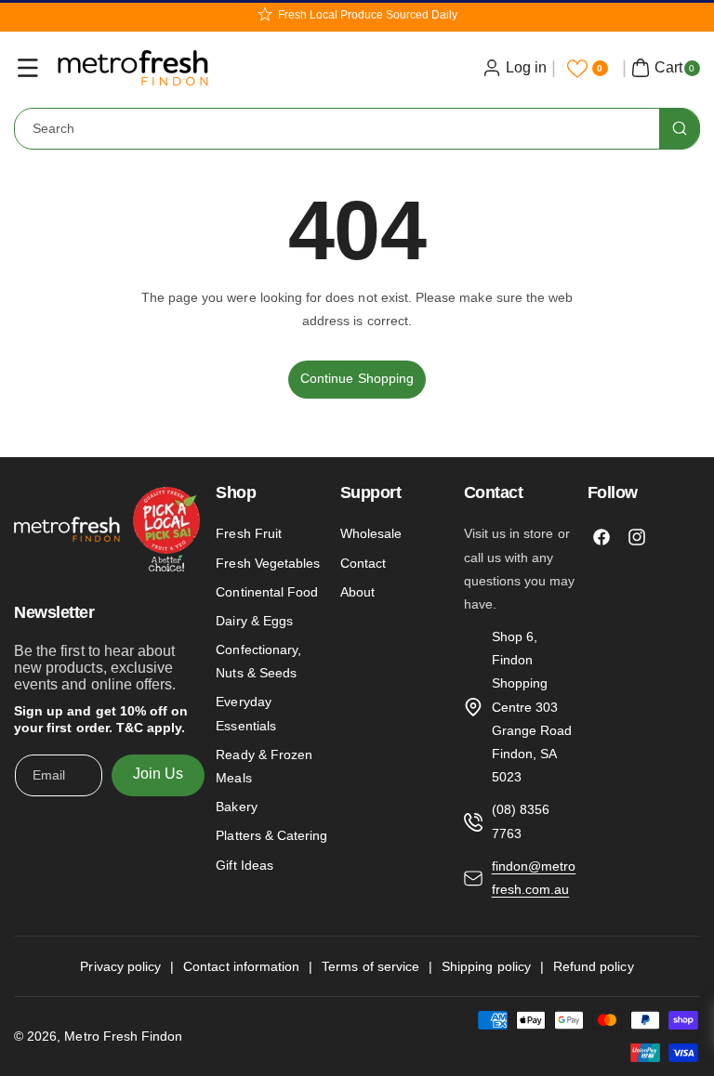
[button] (28, 68)
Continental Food (267, 591)
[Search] (679, 129)
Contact (363, 563)
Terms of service (370, 966)
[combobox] (357, 129)
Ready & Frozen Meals (264, 766)
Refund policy (593, 966)
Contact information (241, 966)
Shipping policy (486, 966)
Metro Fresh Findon (123, 1036)
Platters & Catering (271, 835)
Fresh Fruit (249, 533)
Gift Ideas (244, 865)
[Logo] (107, 533)
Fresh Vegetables (268, 563)
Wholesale (371, 533)
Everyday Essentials (246, 713)
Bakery (236, 806)
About (357, 591)
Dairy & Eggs (254, 620)
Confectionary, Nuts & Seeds (258, 661)
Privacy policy (120, 966)
